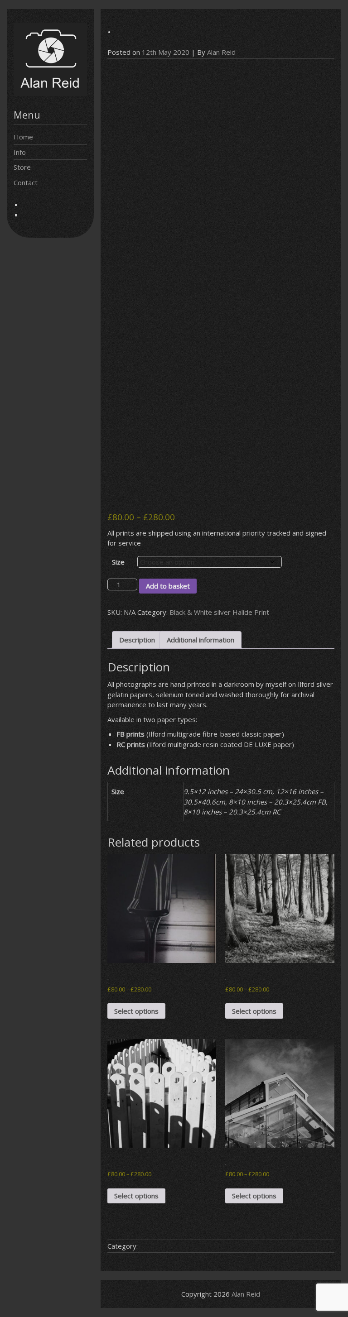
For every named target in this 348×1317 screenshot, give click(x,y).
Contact (26, 182)
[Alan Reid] (50, 93)
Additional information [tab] (200, 639)
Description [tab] (137, 639)
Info (20, 152)
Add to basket (168, 585)
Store (22, 167)
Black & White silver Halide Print (219, 612)
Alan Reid (221, 52)
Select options (136, 1010)
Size (118, 561)
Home (23, 136)
